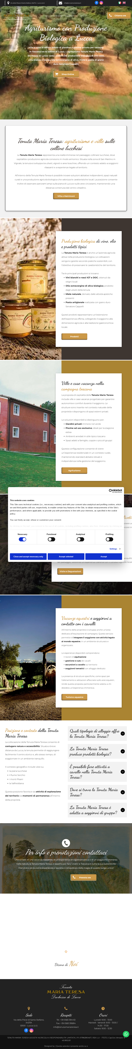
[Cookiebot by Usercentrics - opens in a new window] (111, 491)
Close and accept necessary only (28, 556)
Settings (113, 549)
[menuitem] (54, 16)
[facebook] (96, 3)
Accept (104, 556)
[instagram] (101, 3)
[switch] (51, 539)
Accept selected (66, 556)
